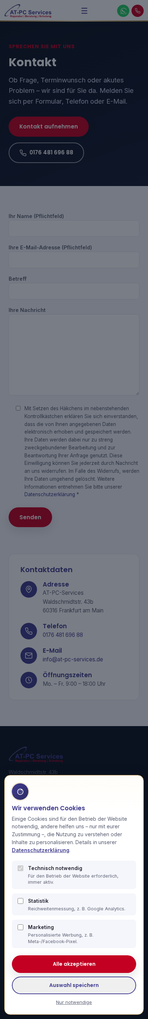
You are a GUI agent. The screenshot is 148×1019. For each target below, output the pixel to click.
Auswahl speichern (74, 985)
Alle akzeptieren (74, 964)
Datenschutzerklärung (40, 850)
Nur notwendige (74, 1002)
